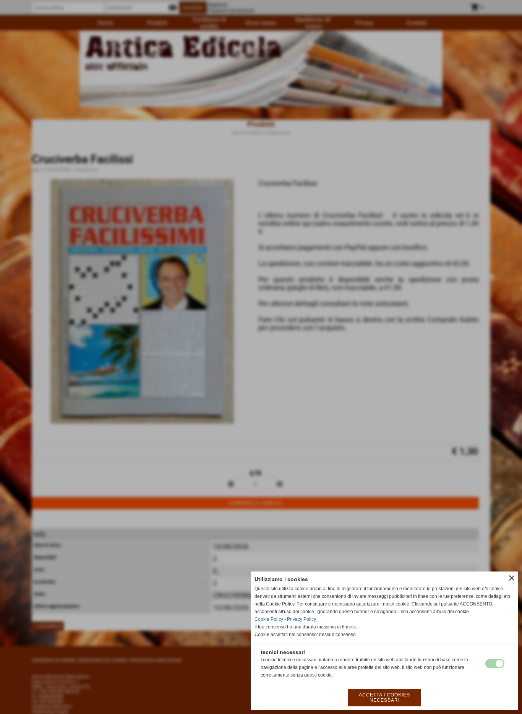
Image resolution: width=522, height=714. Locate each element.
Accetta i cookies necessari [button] (384, 697)
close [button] (511, 578)
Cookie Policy (269, 619)
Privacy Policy (301, 619)
